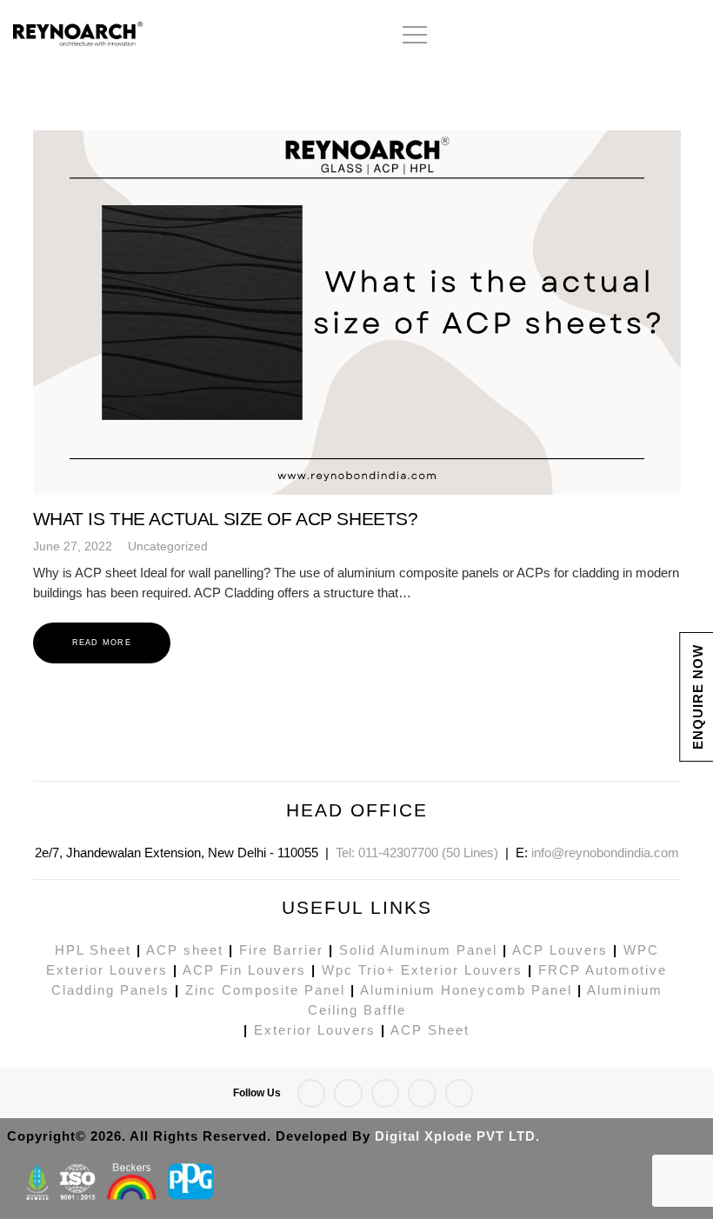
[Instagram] (623, 34)
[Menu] (415, 35)
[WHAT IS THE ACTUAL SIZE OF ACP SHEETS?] (357, 312)
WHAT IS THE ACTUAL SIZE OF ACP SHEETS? (225, 519)
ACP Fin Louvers (244, 970)
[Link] (139, 35)
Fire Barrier (281, 950)
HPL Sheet (93, 950)
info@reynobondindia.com (605, 852)
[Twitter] (592, 34)
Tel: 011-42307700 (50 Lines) (417, 852)
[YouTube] (686, 34)
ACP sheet (184, 950)
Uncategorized (168, 546)
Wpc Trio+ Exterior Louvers (422, 970)
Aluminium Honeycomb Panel (466, 990)
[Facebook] (561, 34)
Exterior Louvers (315, 1029)
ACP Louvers (560, 950)
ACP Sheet (430, 1029)
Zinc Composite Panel (265, 990)
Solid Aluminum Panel (418, 950)
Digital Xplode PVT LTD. (457, 1136)
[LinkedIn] (654, 34)
